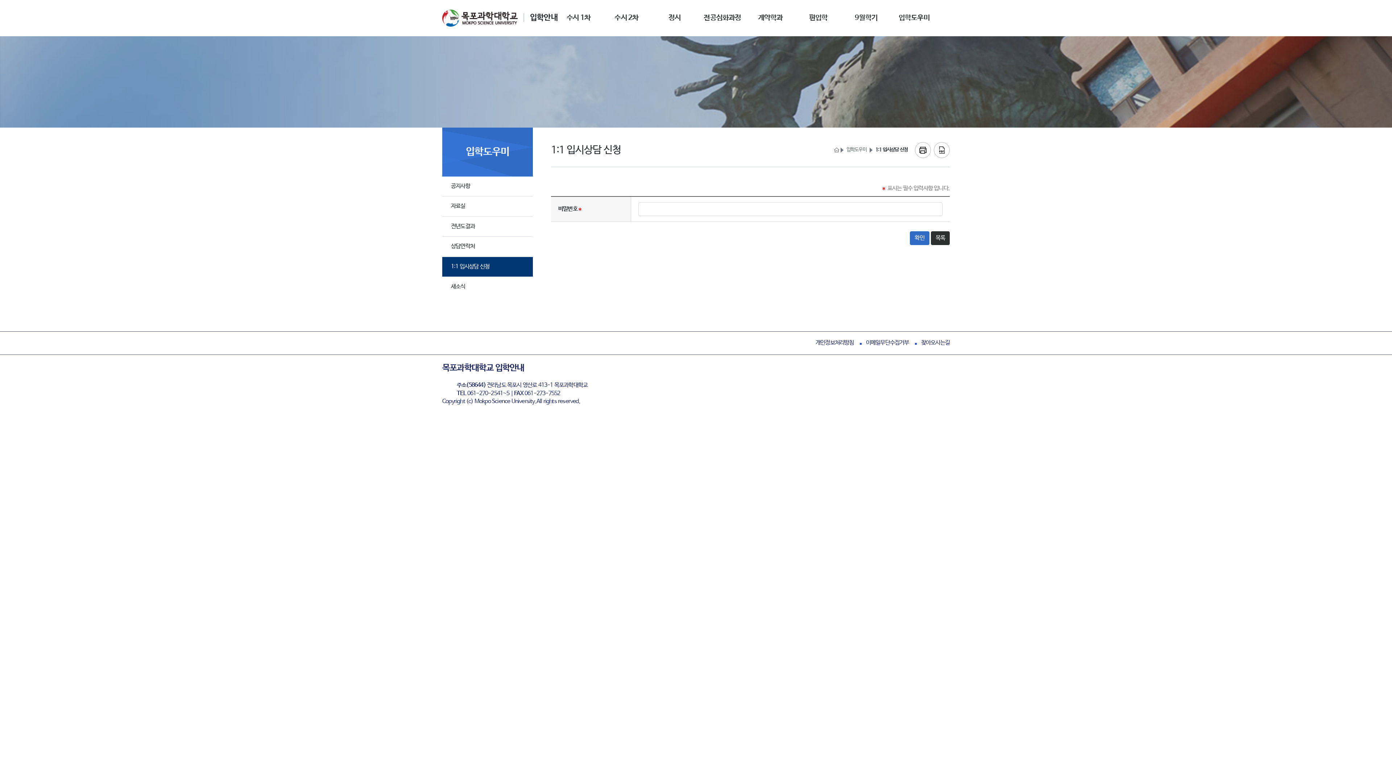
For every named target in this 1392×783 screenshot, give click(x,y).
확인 (920, 238)
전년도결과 (463, 226)
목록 (940, 238)
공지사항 (460, 186)
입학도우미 (856, 150)
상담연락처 (463, 246)
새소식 (458, 286)
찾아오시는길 (935, 342)
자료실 (458, 206)
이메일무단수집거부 (887, 342)
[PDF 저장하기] (942, 150)
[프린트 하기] (923, 150)
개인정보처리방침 (835, 342)
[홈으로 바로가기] (836, 150)
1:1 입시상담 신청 (470, 266)
